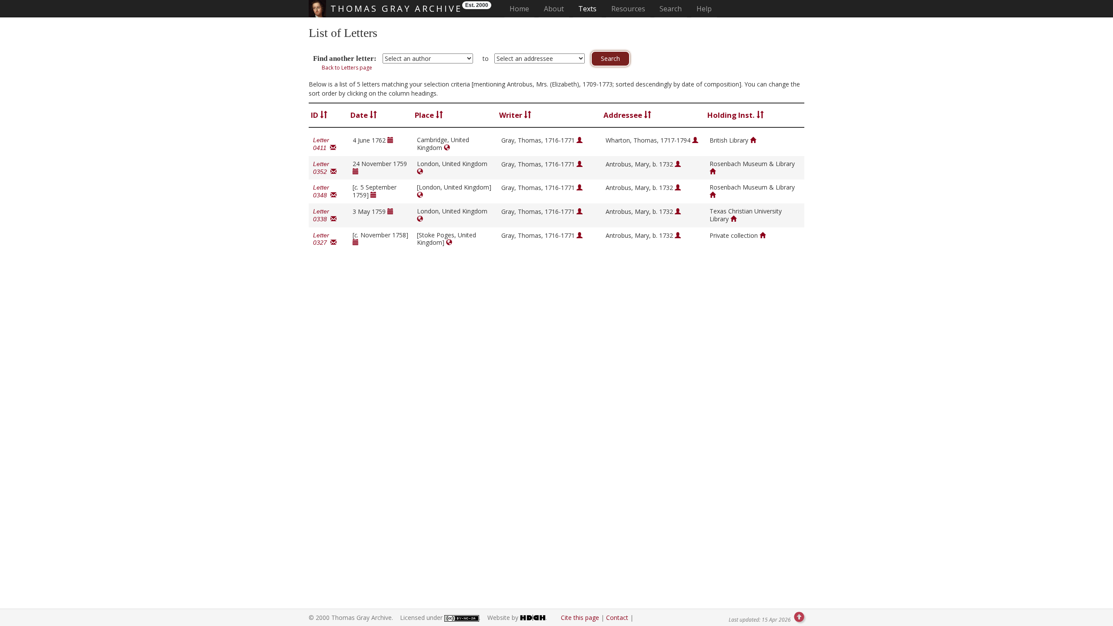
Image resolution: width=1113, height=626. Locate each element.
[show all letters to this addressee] (695, 140)
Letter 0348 (321, 191)
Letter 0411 (321, 144)
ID (315, 115)
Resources (628, 8)
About (554, 8)
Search (671, 8)
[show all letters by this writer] (579, 140)
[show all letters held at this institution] (753, 140)
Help (704, 8)
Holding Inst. (731, 115)
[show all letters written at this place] (447, 147)
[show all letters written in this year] (390, 140)
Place (425, 115)
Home (522, 8)
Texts (587, 8)
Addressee (623, 115)
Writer (511, 115)
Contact (617, 617)
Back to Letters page (347, 67)
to (486, 58)
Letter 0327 (321, 239)
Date (360, 115)
